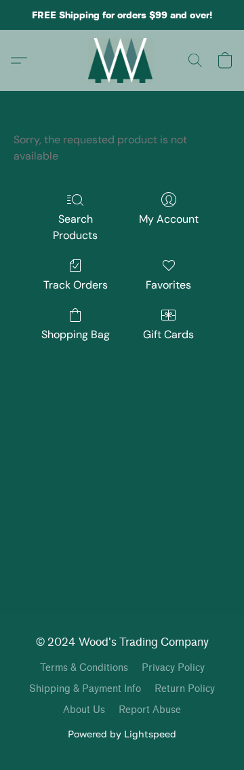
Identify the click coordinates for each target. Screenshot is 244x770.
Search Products (75, 227)
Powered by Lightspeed (122, 733)
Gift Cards (168, 334)
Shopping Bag (75, 334)
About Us (84, 710)
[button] (122, 60)
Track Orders (75, 285)
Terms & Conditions (84, 668)
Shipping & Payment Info (85, 689)
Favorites (168, 285)
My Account (169, 219)
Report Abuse (150, 710)
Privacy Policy (173, 668)
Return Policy (185, 689)
